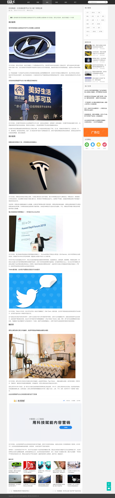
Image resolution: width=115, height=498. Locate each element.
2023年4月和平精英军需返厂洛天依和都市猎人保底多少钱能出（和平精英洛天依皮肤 (95, 91)
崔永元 (93, 12)
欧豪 (88, 23)
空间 (98, 148)
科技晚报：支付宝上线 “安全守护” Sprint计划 (69, 491)
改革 (88, 20)
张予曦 (100, 31)
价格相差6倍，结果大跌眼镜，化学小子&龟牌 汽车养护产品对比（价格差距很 (95, 115)
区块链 (98, 23)
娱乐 (66, 2)
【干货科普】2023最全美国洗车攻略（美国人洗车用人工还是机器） (95, 103)
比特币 (88, 27)
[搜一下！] (105, 2)
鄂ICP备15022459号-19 (33, 496)
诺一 (88, 35)
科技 (93, 16)
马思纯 (102, 20)
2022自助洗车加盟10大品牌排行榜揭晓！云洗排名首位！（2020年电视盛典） (95, 121)
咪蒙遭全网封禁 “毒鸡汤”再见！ (21, 491)
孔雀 (99, 12)
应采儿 (88, 31)
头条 (47, 2)
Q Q (93, 148)
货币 (93, 23)
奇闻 (56, 2)
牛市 (94, 27)
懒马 (88, 16)
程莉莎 (94, 31)
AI (97, 20)
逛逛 (38, 2)
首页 (28, 2)
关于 (75, 2)
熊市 (99, 27)
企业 (98, 16)
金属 (93, 20)
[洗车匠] (15, 2)
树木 (103, 16)
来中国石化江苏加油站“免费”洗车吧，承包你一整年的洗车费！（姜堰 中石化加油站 (95, 97)
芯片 (88, 12)
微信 (87, 148)
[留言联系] (109, 488)
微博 (104, 148)
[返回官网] (109, 484)
